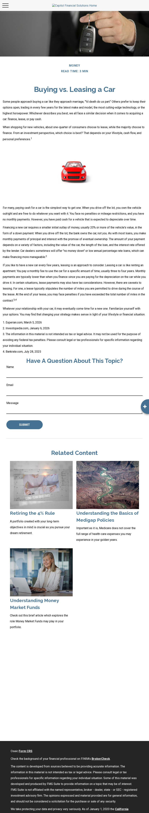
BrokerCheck (101, 758)
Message (12, 403)
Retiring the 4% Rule (32, 513)
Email (9, 385)
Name (10, 367)
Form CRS (25, 751)
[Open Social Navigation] (145, 406)
